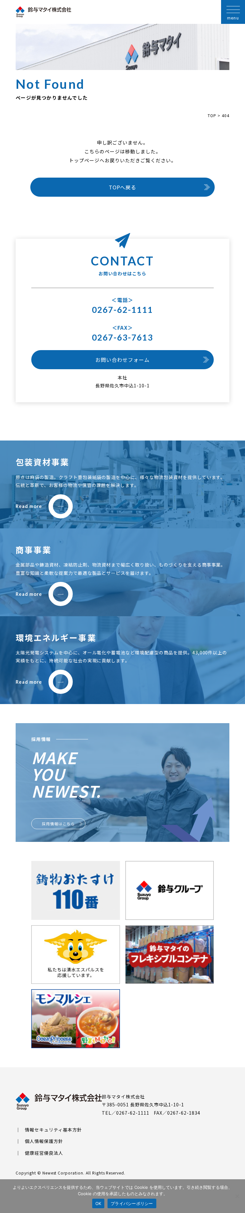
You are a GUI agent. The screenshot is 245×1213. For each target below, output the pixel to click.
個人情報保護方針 (44, 1141)
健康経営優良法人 (44, 1153)
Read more (29, 506)
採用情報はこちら (58, 823)
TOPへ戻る (123, 187)
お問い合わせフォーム (122, 359)
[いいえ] (237, 1196)
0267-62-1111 (122, 310)
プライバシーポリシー (132, 1203)
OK (98, 1203)
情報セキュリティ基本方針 (53, 1129)
